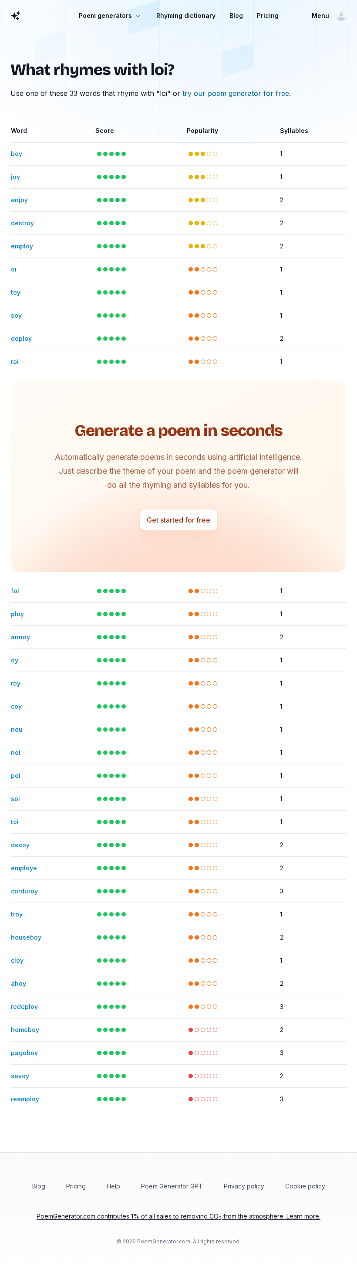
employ (22, 246)
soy (16, 315)
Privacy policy (244, 1186)
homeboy (25, 1029)
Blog (236, 15)
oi (14, 269)
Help (113, 1186)
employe (24, 868)
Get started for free (178, 520)
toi (15, 821)
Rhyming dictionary (186, 15)
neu (17, 729)
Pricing (268, 15)
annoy (20, 637)
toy (15, 292)
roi (15, 361)
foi (15, 590)
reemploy (25, 1099)
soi (15, 798)
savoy (20, 1076)
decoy (20, 845)
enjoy (19, 200)
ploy (17, 614)
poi (15, 775)
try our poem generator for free (235, 93)
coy (16, 706)
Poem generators (105, 15)
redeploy (24, 1006)
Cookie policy (305, 1186)
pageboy (24, 1052)
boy (16, 153)
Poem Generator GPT (172, 1186)
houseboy (26, 937)
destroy (22, 223)
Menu (320, 15)
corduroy (24, 891)
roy (15, 683)
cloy (17, 960)
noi (15, 752)
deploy (21, 338)
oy (14, 660)
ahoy (18, 983)
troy (17, 914)
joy (15, 176)
